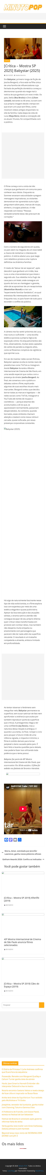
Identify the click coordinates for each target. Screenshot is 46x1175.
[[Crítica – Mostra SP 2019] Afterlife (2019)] (23, 873)
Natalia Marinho (21, 75)
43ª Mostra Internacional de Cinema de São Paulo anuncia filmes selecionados (22, 942)
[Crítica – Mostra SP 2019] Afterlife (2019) (21, 899)
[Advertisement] (23, 155)
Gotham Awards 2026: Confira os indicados (21, 859)
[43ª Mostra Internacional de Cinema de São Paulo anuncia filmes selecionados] (23, 914)
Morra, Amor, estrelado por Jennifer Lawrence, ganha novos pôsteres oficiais (23, 852)
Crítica (7, 60)
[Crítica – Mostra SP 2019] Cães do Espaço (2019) (21, 985)
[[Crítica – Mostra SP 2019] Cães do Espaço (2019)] (23, 959)
